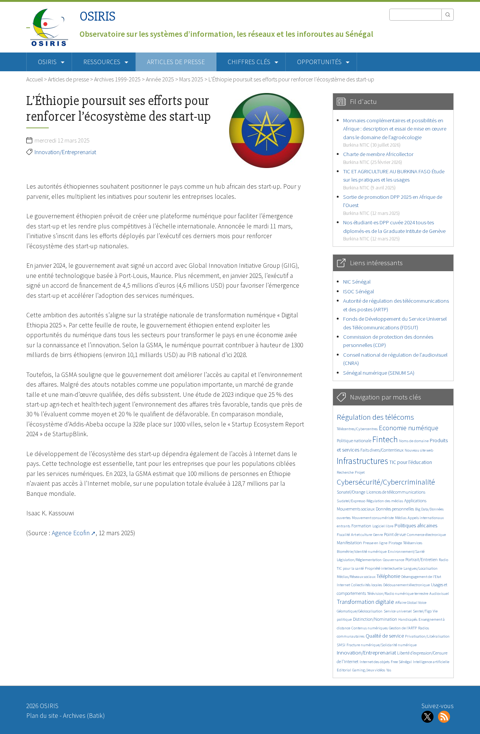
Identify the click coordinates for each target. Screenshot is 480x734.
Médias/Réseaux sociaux (356, 576)
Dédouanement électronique (406, 584)
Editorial (344, 670)
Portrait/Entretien (421, 559)
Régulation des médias (384, 500)
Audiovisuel (439, 593)
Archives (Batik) (84, 715)
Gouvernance (393, 559)
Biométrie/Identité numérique (362, 551)
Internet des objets (375, 661)
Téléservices (412, 542)
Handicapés (407, 619)
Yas (388, 670)
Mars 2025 (191, 79)
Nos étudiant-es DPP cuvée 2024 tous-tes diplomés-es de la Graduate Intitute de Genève (394, 230)
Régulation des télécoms (375, 417)
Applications (415, 500)
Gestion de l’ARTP (403, 628)
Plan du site (42, 715)
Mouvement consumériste (373, 517)
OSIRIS (98, 16)
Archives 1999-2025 (117, 79)
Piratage (395, 542)
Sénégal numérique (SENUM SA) (378, 372)
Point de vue (395, 534)
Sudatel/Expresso (351, 500)
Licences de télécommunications (395, 492)
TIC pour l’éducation (410, 462)
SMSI (341, 644)
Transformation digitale (365, 601)
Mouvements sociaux (356, 509)
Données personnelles (395, 509)
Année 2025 (160, 79)
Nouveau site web (419, 450)
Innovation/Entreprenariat (65, 152)
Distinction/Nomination (375, 619)
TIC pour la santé (350, 568)
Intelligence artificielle (431, 661)
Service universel (398, 611)
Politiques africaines (415, 525)
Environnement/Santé (406, 551)
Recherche (345, 472)
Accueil (34, 79)
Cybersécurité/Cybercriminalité (386, 482)
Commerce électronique (426, 534)
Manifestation (349, 542)
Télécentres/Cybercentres (357, 428)
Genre (378, 534)
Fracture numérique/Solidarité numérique (381, 644)
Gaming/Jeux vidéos (368, 670)
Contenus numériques (369, 628)
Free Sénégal (401, 661)
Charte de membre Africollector (378, 157)
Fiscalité (343, 534)
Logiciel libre (382, 526)
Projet (359, 472)
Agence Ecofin (71, 533)
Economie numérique (408, 427)
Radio (443, 559)
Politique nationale (354, 440)
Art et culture (361, 534)
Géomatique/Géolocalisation (359, 611)
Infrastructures (362, 461)
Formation (361, 525)
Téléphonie (388, 576)
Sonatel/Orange (351, 492)
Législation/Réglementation (359, 559)
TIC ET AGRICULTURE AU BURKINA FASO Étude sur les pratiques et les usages (393, 179)
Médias (400, 517)
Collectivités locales (366, 584)
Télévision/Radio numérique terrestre (397, 593)
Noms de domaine (414, 440)
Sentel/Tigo (422, 611)
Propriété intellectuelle (383, 568)
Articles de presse (176, 62)
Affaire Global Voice (410, 602)
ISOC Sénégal (358, 291)
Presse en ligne (375, 542)
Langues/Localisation (421, 568)
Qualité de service (385, 636)
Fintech (385, 439)
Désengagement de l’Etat (421, 576)
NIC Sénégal (356, 281)
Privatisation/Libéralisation (427, 636)
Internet (343, 584)
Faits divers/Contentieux (382, 450)
